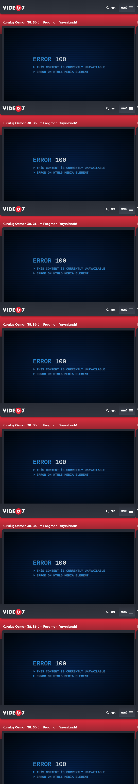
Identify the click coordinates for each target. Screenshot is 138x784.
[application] (69, 392)
